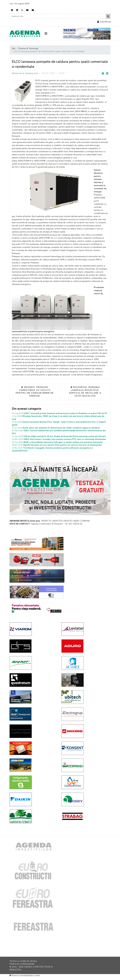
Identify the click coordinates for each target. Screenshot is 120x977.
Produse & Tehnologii (25, 73)
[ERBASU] (85, 765)
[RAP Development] (33, 714)
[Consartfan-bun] (85, 782)
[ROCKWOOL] (85, 731)
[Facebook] (12, 10)
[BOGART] (33, 663)
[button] (104, 21)
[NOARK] (33, 782)
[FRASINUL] (33, 697)
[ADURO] (85, 646)
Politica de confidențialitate (22, 963)
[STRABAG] (85, 816)
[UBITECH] (85, 697)
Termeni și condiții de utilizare (23, 961)
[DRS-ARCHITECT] (33, 646)
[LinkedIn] (107, 73)
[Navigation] (51, 33)
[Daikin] (33, 799)
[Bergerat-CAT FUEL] (33, 765)
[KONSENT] (85, 748)
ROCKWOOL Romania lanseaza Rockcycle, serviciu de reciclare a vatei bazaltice (85, 391)
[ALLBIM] (37, 576)
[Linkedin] (17, 10)
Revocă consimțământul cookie (25, 975)
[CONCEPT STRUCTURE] (85, 680)
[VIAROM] (33, 629)
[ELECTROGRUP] (85, 714)
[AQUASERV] (85, 799)
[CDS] (33, 731)
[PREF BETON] (37, 543)
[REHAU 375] (37, 608)
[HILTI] (37, 559)
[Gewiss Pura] (33, 748)
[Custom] (22, 10)
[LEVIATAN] (85, 629)
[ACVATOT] (85, 663)
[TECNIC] (86, 34)
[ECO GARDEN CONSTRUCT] (33, 816)
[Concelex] (37, 592)
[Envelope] (33, 10)
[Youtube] (27, 10)
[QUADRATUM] (33, 680)
